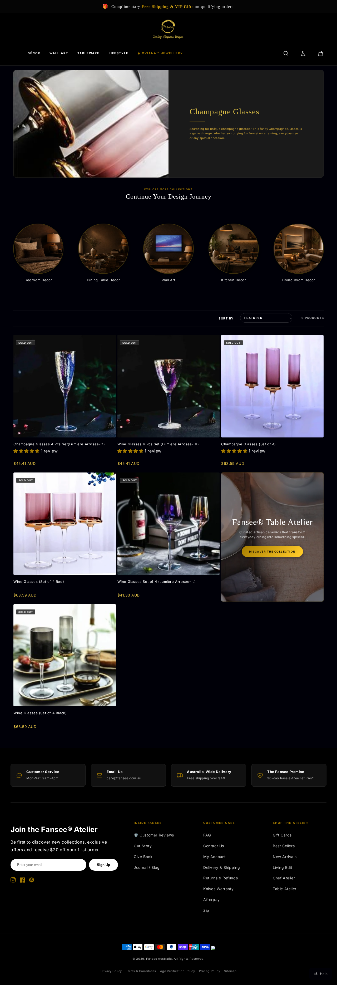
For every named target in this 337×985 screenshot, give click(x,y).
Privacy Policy (111, 971)
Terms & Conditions (141, 971)
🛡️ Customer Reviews (154, 835)
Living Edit (283, 867)
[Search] (286, 53)
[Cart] (320, 53)
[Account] (303, 53)
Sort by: (227, 318)
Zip (206, 910)
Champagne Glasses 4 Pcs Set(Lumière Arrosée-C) (59, 444)
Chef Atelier (284, 878)
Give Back (143, 856)
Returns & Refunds (220, 878)
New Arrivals (284, 856)
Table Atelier (284, 888)
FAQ (207, 835)
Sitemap (230, 971)
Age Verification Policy (177, 971)
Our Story (143, 846)
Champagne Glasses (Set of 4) (248, 444)
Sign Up (103, 865)
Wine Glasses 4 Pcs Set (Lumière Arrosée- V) (158, 444)
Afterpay (211, 899)
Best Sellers (284, 846)
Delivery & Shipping (221, 867)
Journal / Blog (147, 867)
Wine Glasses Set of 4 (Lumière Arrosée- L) (156, 581)
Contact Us (213, 846)
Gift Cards (282, 835)
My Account (214, 856)
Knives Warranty (218, 888)
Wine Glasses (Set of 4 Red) (38, 581)
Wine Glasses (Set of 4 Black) (40, 713)
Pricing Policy (209, 971)
